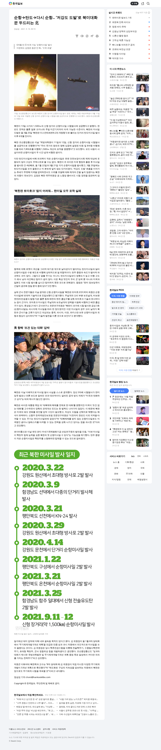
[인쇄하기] (97, 36)
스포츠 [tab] (145, 456)
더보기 (128, 370)
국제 (142, 467)
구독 (135, 3)
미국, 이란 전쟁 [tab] (118, 296)
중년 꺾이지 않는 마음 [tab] (120, 302)
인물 (142, 473)
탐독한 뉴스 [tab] (139, 391)
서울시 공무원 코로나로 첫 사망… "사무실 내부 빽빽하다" (78, 710)
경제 (116, 467)
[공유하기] (142, 3)
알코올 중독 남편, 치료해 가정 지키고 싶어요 (78, 703)
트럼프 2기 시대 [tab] (136, 308)
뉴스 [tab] (132, 456)
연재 (129, 479)
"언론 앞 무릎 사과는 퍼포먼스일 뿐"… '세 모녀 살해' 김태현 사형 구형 (36, 714)
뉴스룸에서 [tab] (131, 314)
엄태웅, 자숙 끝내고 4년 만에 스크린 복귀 (77, 706)
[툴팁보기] (149, 13)
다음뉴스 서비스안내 (17, 729)
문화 (116, 473)
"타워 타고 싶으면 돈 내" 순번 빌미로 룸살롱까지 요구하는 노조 (36, 699)
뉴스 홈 (116, 462)
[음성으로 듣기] (82, 36)
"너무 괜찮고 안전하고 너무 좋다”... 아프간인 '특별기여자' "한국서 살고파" (36, 703)
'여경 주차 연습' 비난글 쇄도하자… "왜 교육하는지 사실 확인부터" (36, 710)
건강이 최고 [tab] (117, 320)
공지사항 (46, 729)
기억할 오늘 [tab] (117, 314)
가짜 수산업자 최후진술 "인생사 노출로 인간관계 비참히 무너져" (78, 714)
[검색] (149, 3)
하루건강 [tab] (135, 302)
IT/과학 (129, 473)
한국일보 (18, 3)
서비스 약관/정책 (59, 729)
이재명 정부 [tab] (134, 296)
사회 (142, 462)
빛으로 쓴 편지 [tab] (118, 308)
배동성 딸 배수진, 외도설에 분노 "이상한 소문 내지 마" (36, 706)
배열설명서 (142, 479)
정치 (129, 467)
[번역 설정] (87, 36)
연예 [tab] (138, 456)
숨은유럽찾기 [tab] (132, 320)
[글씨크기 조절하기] (92, 36)
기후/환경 (129, 462)
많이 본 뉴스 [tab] (119, 391)
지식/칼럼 (116, 479)
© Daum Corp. (15, 741)
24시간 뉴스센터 (34, 729)
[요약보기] (76, 36)
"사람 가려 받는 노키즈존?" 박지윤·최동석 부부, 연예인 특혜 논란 (78, 699)
